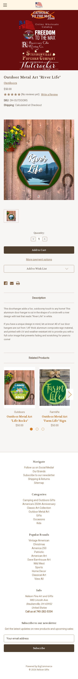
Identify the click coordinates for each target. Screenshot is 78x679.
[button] (42, 15)
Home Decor (39, 571)
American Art (39, 555)
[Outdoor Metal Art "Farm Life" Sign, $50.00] (55, 388)
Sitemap (39, 482)
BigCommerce (45, 666)
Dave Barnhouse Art (39, 559)
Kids (39, 523)
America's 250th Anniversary (39, 504)
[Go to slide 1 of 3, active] (31, 429)
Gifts (39, 515)
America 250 (39, 548)
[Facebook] (5, 283)
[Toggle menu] (5, 5)
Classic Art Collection (39, 507)
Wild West (39, 563)
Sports (39, 567)
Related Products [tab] (39, 357)
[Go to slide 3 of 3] (43, 429)
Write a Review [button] (49, 94)
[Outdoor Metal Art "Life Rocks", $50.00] (19, 388)
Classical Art (39, 575)
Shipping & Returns (39, 479)
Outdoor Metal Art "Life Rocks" (19, 419)
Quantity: (39, 232)
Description (39, 297)
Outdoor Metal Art (39, 511)
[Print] (18, 283)
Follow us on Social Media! (39, 467)
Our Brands (39, 471)
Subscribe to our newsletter (39, 475)
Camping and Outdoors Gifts (39, 500)
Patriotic (39, 552)
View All (39, 578)
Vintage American (39, 540)
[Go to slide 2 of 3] (37, 429)
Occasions (39, 519)
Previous (4, 394)
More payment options (39, 259)
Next (69, 394)
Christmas (39, 544)
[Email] (12, 283)
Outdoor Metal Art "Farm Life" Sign (54, 419)
